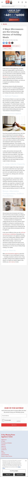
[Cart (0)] (25, 2)
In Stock (3, 441)
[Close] (25, 460)
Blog (2, 451)
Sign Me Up (14, 424)
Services (3, 444)
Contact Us (3, 449)
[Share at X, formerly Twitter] (12, 43)
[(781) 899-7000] (22, 2)
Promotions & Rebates (6, 443)
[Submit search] (24, 6)
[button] (2, 2)
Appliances (4, 439)
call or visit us (12, 261)
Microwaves (5, 76)
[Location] (18, 2)
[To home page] (9, 2)
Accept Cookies (20, 474)
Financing (3, 448)
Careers (3, 452)
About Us (3, 446)
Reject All (8, 474)
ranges (18, 136)
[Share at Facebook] (4, 43)
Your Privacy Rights (14, 470)
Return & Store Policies (6, 456)
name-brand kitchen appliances (12, 253)
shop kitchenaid (14, 19)
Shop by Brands (5, 454)
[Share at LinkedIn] (7, 43)
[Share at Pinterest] (9, 43)
